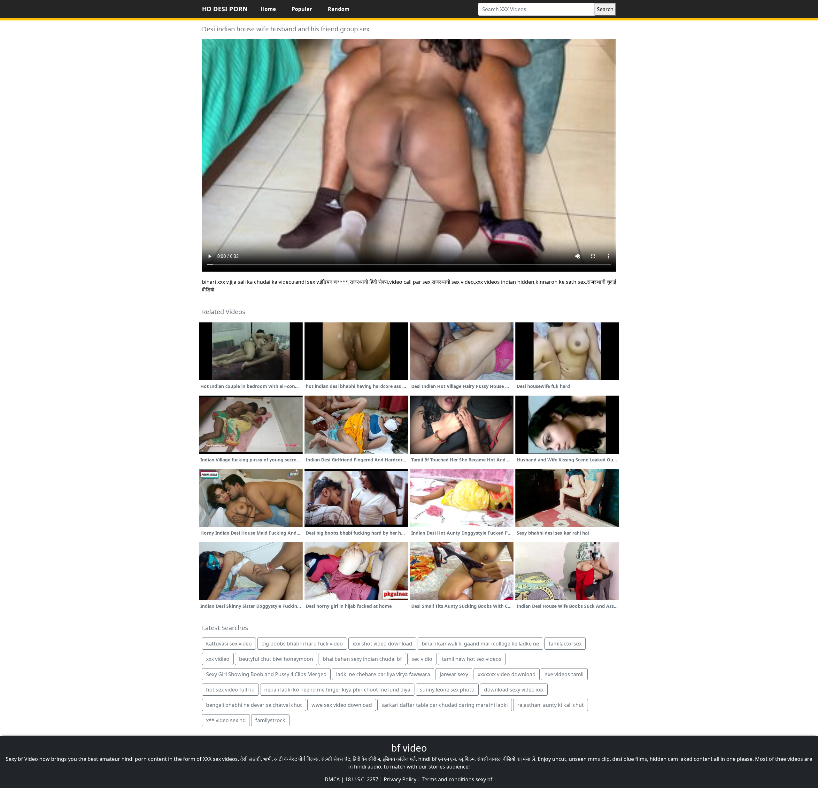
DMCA (332, 779)
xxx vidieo (217, 658)
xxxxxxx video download (507, 674)
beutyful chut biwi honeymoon (276, 658)
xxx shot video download (382, 643)
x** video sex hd (226, 720)
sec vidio (422, 658)
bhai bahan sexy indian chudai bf (362, 658)
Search (605, 9)
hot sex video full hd (230, 689)
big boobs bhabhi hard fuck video (302, 643)
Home (268, 8)
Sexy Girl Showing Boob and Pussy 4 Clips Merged (266, 674)
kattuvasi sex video (229, 643)
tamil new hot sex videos (471, 658)
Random (339, 8)
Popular (302, 8)
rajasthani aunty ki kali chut (550, 704)
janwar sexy (454, 674)
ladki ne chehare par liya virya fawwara (383, 674)
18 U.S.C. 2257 (361, 779)
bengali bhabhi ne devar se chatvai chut (254, 704)
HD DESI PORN (225, 8)
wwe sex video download (342, 704)
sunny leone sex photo (447, 689)
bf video (409, 747)
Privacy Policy (400, 779)
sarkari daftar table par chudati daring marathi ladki (445, 704)
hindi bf (427, 758)
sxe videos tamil (564, 674)
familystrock (270, 720)
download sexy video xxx (514, 689)
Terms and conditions (448, 779)
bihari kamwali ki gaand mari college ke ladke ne (480, 643)
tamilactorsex (565, 643)
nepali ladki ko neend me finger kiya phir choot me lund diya (337, 689)
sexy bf (483, 779)
